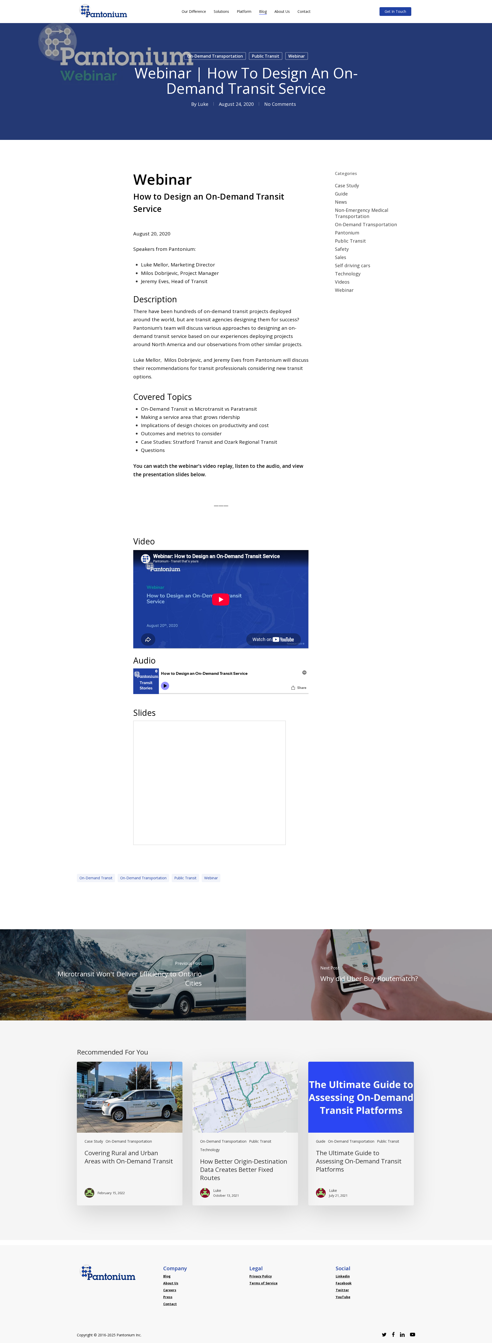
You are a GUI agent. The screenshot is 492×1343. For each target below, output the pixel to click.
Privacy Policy (260, 1276)
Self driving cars (352, 265)
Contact (170, 1304)
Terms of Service (263, 1283)
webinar (211, 877)
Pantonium (347, 233)
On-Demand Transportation (215, 56)
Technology (348, 274)
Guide (341, 194)
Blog (167, 1276)
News (341, 202)
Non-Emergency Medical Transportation (361, 213)
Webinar (296, 56)
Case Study (347, 185)
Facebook (344, 1283)
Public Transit (265, 56)
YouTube (343, 1297)
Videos (342, 282)
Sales (340, 257)
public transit (185, 877)
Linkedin (343, 1276)
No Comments (280, 104)
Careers (169, 1290)
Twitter (342, 1290)
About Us (170, 1283)
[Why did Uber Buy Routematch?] (369, 974)
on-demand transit (95, 877)
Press (167, 1297)
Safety (342, 249)
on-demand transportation (143, 877)
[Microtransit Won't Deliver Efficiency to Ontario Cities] (123, 974)
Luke (203, 104)
